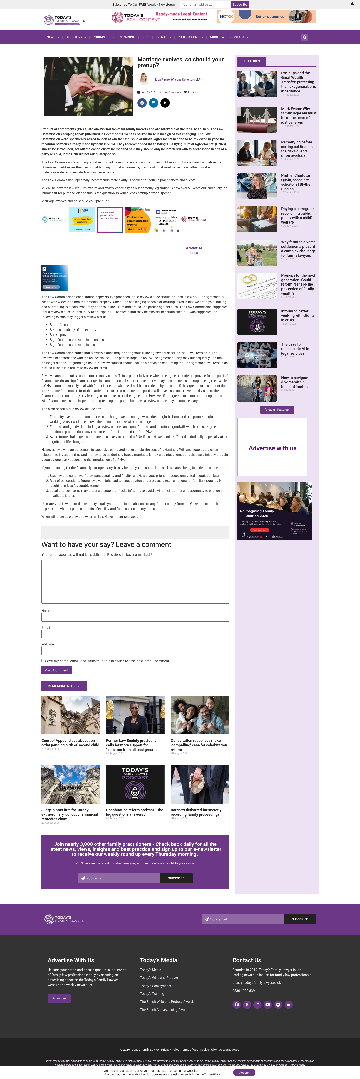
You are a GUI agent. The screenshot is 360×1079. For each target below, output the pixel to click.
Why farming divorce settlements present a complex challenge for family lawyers (298, 249)
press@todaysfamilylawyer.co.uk (256, 983)
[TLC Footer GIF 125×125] (110, 232)
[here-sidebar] (273, 475)
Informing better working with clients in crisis (298, 315)
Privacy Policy (170, 1049)
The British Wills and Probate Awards (167, 1002)
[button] (142, 103)
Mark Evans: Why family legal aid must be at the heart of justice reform (298, 115)
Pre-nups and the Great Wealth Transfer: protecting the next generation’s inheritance (298, 82)
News (51, 37)
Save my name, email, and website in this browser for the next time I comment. (107, 661)
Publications (188, 37)
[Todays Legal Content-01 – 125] (194, 231)
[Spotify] (278, 1005)
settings (215, 1074)
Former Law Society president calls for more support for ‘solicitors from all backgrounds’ (132, 745)
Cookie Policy (208, 1049)
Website (47, 644)
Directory (74, 37)
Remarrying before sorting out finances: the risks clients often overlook (298, 149)
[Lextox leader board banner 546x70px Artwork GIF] (266, 22)
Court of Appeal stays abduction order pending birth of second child (70, 742)
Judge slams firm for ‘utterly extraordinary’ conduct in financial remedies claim (69, 814)
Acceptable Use (229, 1049)
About (215, 37)
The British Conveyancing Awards (164, 1010)
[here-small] (194, 261)
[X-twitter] (247, 1005)
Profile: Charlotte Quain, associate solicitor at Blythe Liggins (295, 182)
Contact (237, 37)
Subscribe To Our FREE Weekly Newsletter (143, 4)
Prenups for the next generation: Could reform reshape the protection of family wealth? (298, 284)
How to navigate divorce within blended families (295, 382)
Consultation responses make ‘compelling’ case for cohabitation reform (199, 745)
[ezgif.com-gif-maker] (82, 231)
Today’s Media (150, 970)
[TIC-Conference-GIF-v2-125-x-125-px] (138, 232)
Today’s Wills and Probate (159, 978)
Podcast (100, 37)
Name (46, 610)
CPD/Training (124, 37)
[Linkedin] (257, 1005)
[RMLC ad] (161, 22)
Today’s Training (152, 994)
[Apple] (289, 1005)
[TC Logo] (54, 232)
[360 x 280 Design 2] (275, 539)
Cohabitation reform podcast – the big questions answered (134, 812)
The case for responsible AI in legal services (295, 349)
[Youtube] (268, 1005)
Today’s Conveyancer (155, 986)
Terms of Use (189, 1049)
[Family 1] (54, 290)
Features (193, 92)
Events (161, 37)
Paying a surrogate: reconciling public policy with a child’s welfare (297, 215)
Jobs (145, 37)
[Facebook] (236, 1005)
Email (45, 627)
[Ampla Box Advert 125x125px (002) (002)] (166, 232)
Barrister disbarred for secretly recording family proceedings (196, 812)
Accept (244, 1072)
